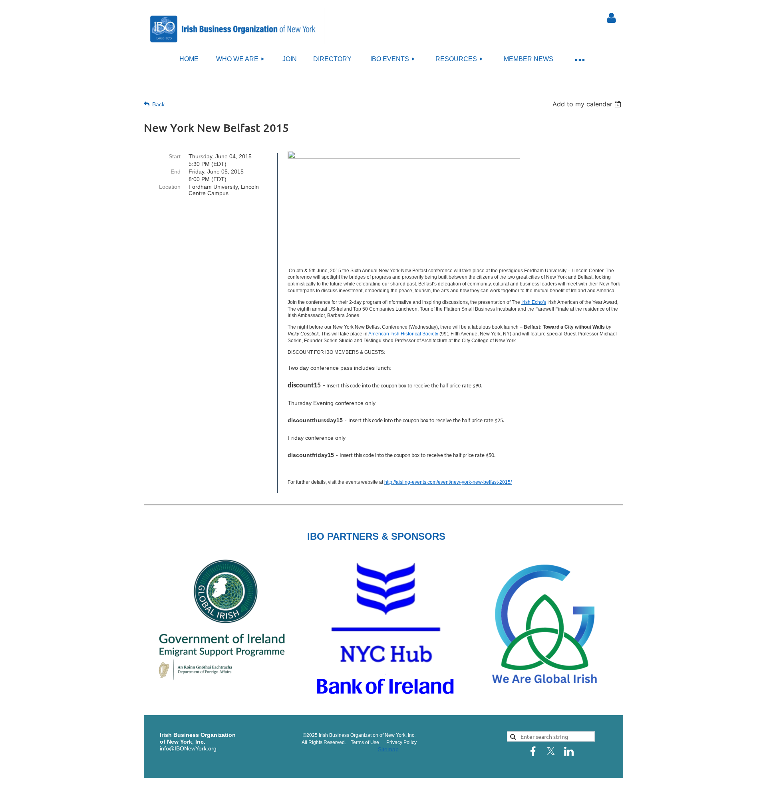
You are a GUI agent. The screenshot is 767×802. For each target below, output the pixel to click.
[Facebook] (532, 751)
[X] (550, 751)
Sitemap (388, 749)
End (176, 171)
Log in (611, 18)
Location (170, 187)
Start (175, 156)
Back (158, 104)
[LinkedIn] (568, 751)
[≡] (579, 59)
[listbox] (587, 104)
